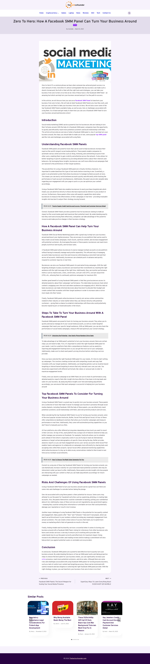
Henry (32, 631)
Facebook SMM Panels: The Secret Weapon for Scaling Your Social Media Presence (55, 581)
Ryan (81, 634)
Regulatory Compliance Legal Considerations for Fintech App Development (37, 623)
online (44, 559)
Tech (98, 13)
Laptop (71, 13)
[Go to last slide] (30, 619)
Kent (106, 631)
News (78, 13)
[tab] (71, 639)
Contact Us (107, 13)
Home (41, 13)
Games (63, 13)
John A (57, 624)
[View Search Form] (129, 13)
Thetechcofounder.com (77, 659)
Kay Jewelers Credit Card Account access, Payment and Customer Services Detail (111, 623)
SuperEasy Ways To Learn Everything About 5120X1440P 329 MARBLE (96, 581)
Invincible (70, 29)
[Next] (119, 619)
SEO (92, 13)
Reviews (86, 13)
